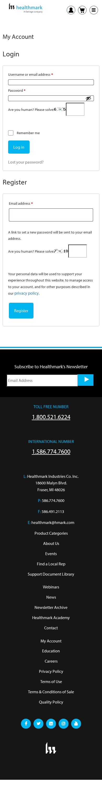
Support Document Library (51, 574)
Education (51, 650)
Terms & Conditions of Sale (51, 691)
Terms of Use (51, 681)
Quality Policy (51, 702)
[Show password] (88, 98)
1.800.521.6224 (51, 417)
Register (21, 310)
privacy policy (26, 293)
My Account (51, 640)
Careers (51, 661)
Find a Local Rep (51, 563)
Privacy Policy (51, 671)
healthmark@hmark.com (52, 522)
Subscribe (85, 380)
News (51, 597)
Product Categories (51, 533)
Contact (51, 627)
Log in (18, 147)
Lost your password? (26, 162)
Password (23, 90)
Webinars (51, 586)
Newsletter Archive (51, 607)
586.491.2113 (53, 511)
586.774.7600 (53, 500)
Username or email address (37, 74)
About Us (51, 543)
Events (51, 553)
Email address (28, 203)
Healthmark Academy (51, 617)
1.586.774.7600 (51, 451)
